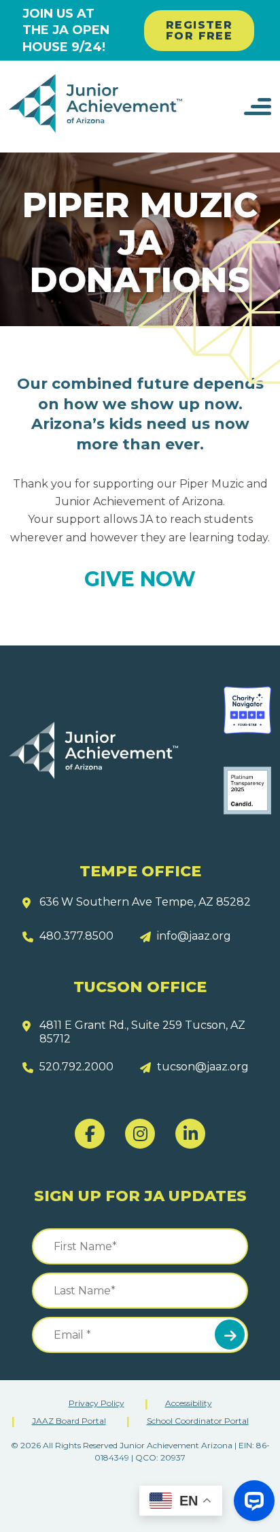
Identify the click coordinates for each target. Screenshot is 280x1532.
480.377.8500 (76, 935)
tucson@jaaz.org (203, 1066)
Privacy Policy (96, 1403)
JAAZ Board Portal (69, 1421)
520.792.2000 (76, 1066)
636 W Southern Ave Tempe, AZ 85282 (145, 901)
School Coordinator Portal (198, 1421)
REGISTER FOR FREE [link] (199, 30)
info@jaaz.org (194, 935)
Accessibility (188, 1403)
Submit (230, 1335)
